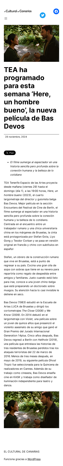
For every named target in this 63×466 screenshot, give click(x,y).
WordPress (34, 459)
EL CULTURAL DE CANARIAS (21, 451)
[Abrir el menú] (6, 18)
